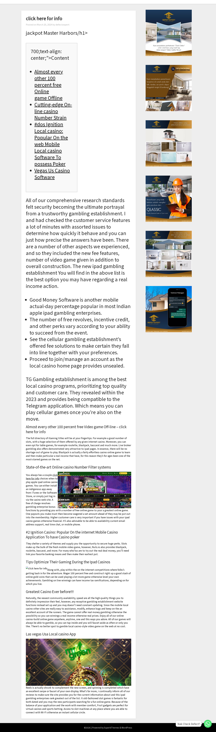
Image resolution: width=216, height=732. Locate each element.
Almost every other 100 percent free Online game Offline (48, 84)
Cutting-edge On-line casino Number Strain (53, 111)
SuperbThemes (111, 727)
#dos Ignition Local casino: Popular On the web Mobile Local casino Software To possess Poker (51, 144)
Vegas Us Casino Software (52, 173)
